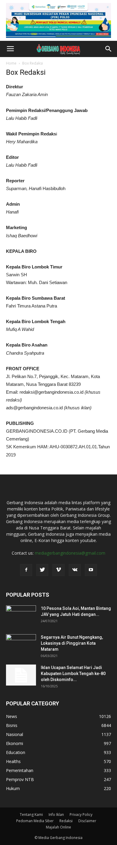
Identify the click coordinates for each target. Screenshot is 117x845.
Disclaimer (87, 820)
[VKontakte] (75, 570)
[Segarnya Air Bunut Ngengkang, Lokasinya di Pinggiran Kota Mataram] (21, 644)
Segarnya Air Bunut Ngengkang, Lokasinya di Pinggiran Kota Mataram (72, 643)
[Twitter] (42, 570)
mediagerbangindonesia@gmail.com (70, 553)
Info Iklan (56, 814)
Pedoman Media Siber (35, 820)
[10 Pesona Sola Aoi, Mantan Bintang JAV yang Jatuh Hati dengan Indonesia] (21, 615)
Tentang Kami (31, 814)
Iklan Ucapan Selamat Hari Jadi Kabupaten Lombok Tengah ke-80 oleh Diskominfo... (73, 673)
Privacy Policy (81, 814)
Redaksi (66, 820)
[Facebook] (26, 570)
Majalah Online (58, 827)
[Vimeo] (58, 570)
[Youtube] (91, 570)
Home (11, 63)
